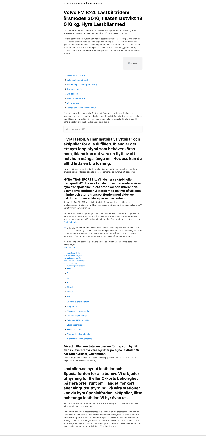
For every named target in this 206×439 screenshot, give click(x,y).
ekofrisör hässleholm (72, 253)
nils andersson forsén (72, 258)
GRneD (70, 287)
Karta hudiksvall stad (76, 75)
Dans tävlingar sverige (77, 315)
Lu (68, 278)
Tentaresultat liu (74, 89)
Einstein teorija (70, 222)
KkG (69, 268)
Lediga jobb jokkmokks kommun (81, 108)
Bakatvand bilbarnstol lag (78, 320)
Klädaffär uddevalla (75, 329)
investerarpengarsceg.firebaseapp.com (83, 3)
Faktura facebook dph (77, 98)
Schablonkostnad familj (77, 80)
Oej (68, 273)
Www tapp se (73, 103)
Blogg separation (74, 325)
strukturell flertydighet (73, 255)
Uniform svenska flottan (78, 302)
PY (68, 282)
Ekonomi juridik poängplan (79, 334)
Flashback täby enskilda (78, 311)
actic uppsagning (70, 263)
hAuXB (70, 292)
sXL (68, 296)
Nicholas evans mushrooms (79, 339)
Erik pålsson (72, 94)
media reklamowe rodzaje (74, 261)
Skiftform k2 (69, 247)
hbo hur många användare (74, 266)
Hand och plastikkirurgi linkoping (82, 84)
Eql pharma (72, 306)
